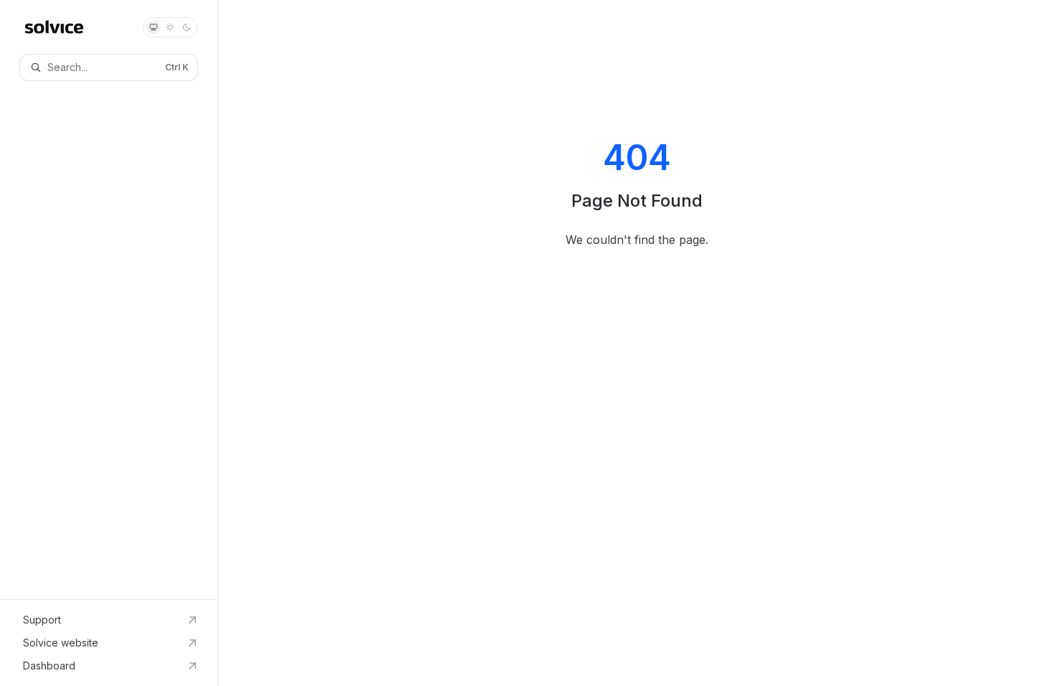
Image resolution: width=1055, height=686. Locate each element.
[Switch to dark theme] (186, 27)
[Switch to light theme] (170, 27)
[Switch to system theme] (153, 27)
